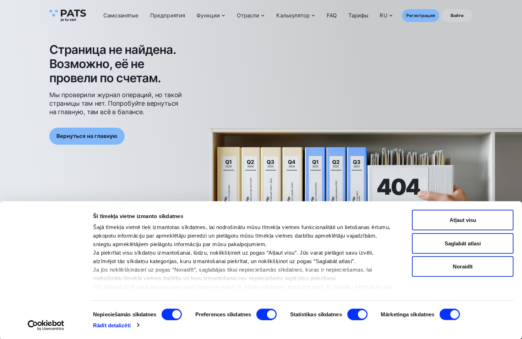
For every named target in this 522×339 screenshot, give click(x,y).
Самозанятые (121, 15)
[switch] (266, 314)
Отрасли (248, 15)
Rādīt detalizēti (112, 325)
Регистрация (420, 15)
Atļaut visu (463, 220)
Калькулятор (293, 15)
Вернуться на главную (87, 136)
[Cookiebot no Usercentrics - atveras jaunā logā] (46, 325)
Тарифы (358, 15)
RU (383, 15)
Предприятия (167, 15)
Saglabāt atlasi (463, 243)
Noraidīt (463, 266)
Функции (208, 15)
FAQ (332, 15)
